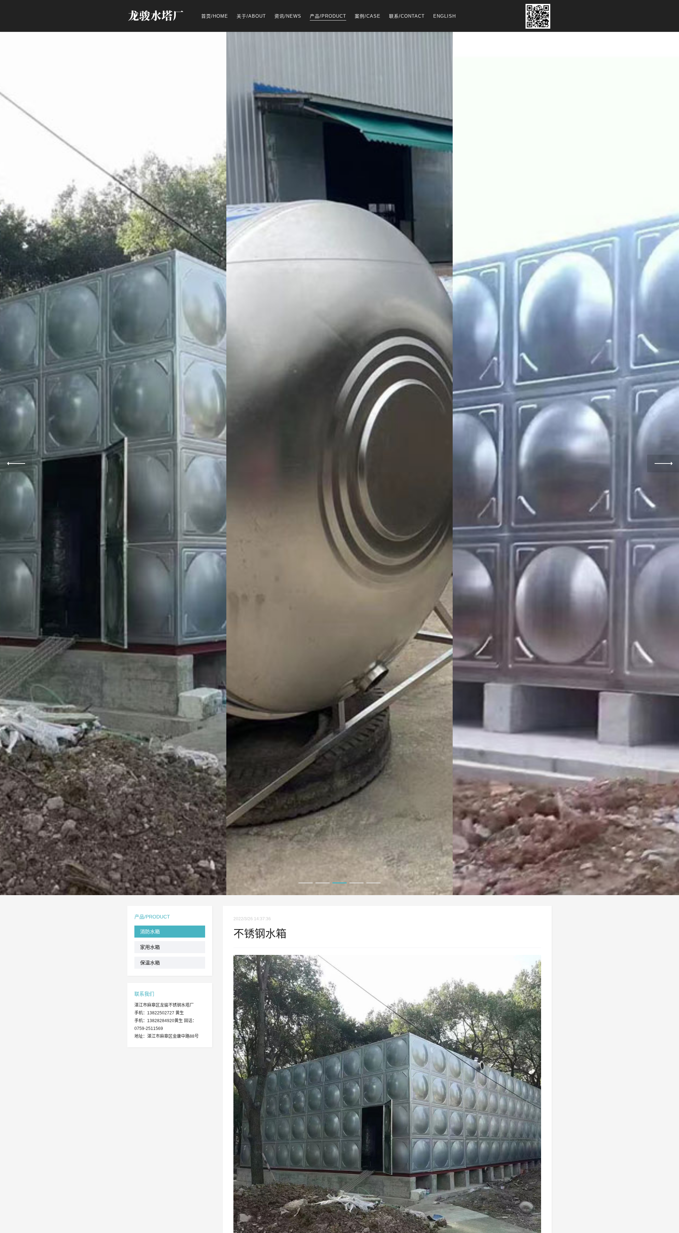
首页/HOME (214, 16)
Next (663, 463)
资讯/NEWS (287, 16)
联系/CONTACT (407, 16)
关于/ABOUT (251, 16)
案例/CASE (368, 16)
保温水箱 (150, 963)
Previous (16, 463)
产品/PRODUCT (328, 16)
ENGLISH (444, 16)
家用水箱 (150, 947)
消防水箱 (150, 931)
